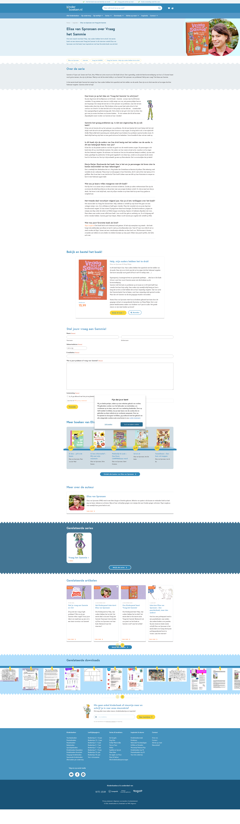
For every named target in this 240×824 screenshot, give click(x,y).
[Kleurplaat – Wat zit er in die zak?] (167, 679)
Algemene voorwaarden (120, 801)
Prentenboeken (71, 740)
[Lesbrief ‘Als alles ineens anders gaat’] (188, 679)
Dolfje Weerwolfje (115, 743)
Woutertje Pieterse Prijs (138, 747)
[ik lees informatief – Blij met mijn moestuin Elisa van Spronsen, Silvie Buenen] (98, 447)
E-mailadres (73, 352)
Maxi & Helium (114, 757)
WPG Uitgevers (132, 803)
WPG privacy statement (80, 400)
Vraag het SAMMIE (97, 60)
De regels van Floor (115, 755)
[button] (122, 645)
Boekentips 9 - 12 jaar (95, 750)
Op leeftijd (97, 16)
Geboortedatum (74, 344)
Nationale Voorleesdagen (139, 743)
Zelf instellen (108, 424)
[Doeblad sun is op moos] (104, 679)
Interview (85, 60)
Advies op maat (131, 16)
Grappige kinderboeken (74, 755)
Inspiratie (144, 16)
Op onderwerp (86, 16)
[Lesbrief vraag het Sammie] (62, 679)
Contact (153, 16)
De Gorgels (112, 738)
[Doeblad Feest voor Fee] (125, 679)
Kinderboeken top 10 (137, 750)
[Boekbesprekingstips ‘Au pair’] (209, 679)
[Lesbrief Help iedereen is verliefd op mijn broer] (20, 679)
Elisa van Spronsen (73, 60)
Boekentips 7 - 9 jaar (94, 747)
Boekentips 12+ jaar (94, 752)
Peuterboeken (71, 743)
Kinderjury (134, 740)
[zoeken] (160, 8)
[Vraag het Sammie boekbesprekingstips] (41, 679)
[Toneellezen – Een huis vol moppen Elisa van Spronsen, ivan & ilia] (163, 446)
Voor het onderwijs (137, 755)
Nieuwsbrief (156, 745)
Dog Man (112, 740)
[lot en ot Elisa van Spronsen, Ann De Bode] (142, 444)
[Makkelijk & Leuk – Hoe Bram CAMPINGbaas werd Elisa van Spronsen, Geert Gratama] (120, 447)
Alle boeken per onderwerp (75, 760)
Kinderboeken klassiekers (75, 750)
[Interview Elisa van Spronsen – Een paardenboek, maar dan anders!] (160, 613)
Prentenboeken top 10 (138, 752)
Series (107, 16)
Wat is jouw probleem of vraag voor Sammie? (85, 361)
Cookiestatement (133, 801)
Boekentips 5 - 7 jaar (94, 745)
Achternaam (125, 340)
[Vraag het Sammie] (79, 548)
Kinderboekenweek (137, 738)
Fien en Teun (113, 745)
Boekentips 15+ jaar (94, 755)
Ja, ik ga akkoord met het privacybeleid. (81, 396)
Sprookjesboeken (72, 747)
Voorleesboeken (72, 738)
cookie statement (134, 418)
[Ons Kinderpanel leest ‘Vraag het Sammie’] (133, 613)
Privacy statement (107, 801)
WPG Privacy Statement (111, 721)
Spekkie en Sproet (115, 750)
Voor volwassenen (93, 757)
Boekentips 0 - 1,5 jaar (95, 738)
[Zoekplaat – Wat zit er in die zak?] (146, 679)
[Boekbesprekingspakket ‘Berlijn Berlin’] (230, 679)
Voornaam (70, 340)
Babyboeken (70, 745)
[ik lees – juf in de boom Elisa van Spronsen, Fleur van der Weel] (77, 446)
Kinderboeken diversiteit (74, 752)
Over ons (155, 738)
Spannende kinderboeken (75, 757)
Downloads (118, 16)
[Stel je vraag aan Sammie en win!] (79, 613)
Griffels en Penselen (137, 745)
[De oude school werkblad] (83, 679)
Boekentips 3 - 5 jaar (94, 743)
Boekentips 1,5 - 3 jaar (95, 740)
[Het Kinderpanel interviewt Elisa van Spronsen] (106, 613)
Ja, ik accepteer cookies (131, 424)
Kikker (111, 747)
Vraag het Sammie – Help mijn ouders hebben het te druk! (123, 60)
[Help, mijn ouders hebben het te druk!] (93, 280)
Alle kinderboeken (73, 16)
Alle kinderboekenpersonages (118, 760)
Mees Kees (112, 752)
